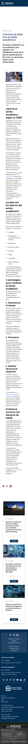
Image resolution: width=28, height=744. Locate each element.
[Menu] (26, 3)
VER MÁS (14, 541)
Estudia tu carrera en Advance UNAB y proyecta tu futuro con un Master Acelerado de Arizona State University (14, 527)
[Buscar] (22, 3)
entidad (15, 120)
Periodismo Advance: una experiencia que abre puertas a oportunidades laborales (13, 568)
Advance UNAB (16, 470)
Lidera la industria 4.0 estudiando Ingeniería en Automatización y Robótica (14, 607)
